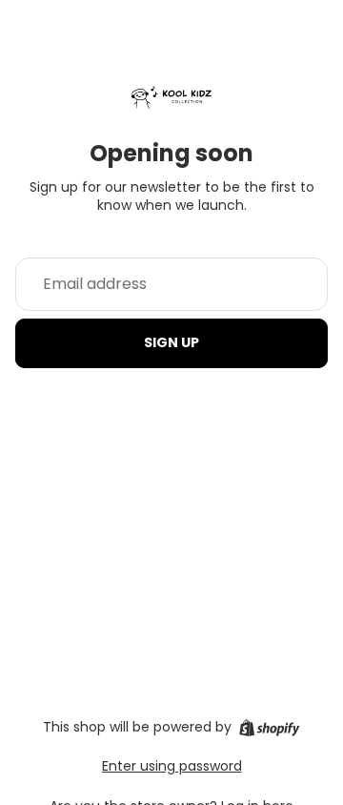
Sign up (171, 342)
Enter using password (172, 765)
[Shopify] (269, 727)
